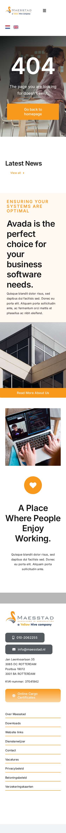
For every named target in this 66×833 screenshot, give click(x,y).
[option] (17, 27)
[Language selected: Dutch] (18, 26)
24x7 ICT (30, 813)
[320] (18, 8)
